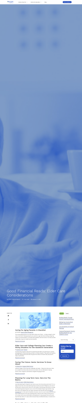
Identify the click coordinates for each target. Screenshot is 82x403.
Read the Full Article (20, 341)
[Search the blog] (73, 339)
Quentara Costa (19, 349)
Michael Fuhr (19, 366)
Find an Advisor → (67, 2)
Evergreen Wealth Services (27, 366)
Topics (67, 313)
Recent (61, 313)
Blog (45, 2)
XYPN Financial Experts (14, 299)
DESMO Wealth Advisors (28, 382)
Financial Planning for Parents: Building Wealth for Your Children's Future (67, 332)
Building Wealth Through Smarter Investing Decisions (66, 318)
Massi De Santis (19, 382)
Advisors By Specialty (35, 2)
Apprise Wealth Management (27, 332)
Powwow (25, 349)
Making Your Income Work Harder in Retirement (66, 322)
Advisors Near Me (22, 2)
